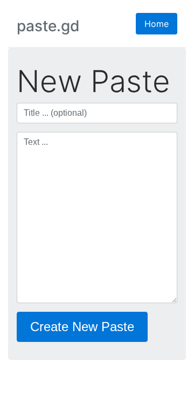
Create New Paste (82, 326)
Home (156, 23)
